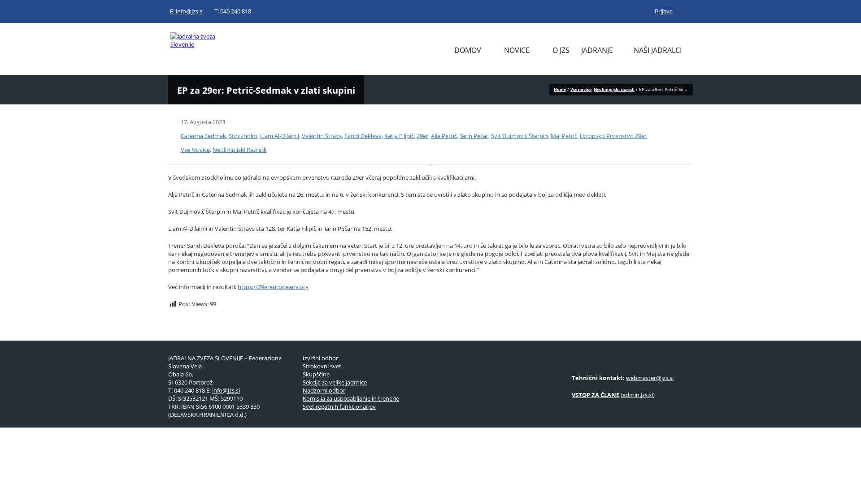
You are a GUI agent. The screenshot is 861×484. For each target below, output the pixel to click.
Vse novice (580, 89)
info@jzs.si (226, 390)
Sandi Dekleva (363, 136)
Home (560, 89)
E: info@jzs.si (187, 11)
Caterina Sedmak (203, 136)
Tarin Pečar (474, 136)
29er (422, 136)
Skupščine (316, 374)
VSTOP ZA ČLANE (595, 395)
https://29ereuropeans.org (273, 287)
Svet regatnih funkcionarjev (339, 406)
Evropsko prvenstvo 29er (613, 136)
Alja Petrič (444, 136)
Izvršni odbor (320, 358)
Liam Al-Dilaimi (279, 136)
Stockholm (243, 136)
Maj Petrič (564, 136)
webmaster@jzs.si (650, 378)
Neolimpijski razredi (614, 89)
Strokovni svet (322, 366)
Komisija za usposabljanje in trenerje (351, 398)
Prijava (664, 11)
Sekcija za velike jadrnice (335, 382)
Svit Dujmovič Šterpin (519, 136)
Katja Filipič (399, 136)
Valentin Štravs (322, 136)
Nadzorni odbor (324, 390)
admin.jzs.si (637, 395)
